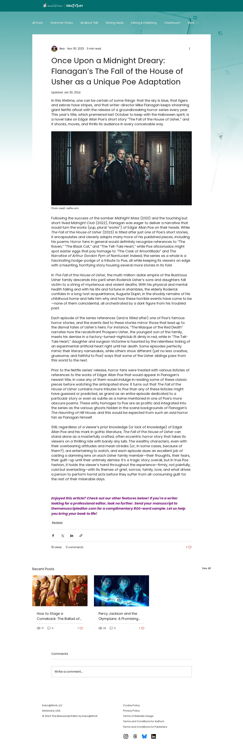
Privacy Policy (131, 710)
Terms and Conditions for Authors (143, 721)
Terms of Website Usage (138, 716)
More (191, 23)
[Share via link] (81, 535)
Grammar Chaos (61, 23)
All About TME (89, 23)
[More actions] (189, 48)
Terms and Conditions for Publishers (145, 727)
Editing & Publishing (144, 23)
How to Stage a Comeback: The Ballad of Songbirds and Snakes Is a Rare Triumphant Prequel (59, 616)
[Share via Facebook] (53, 535)
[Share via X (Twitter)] (62, 535)
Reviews (57, 522)
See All (206, 568)
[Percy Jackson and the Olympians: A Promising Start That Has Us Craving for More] (121, 590)
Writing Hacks (115, 23)
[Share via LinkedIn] (71, 535)
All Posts (37, 23)
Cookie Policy (131, 705)
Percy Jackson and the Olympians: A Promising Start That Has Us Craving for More (120, 616)
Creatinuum (172, 23)
